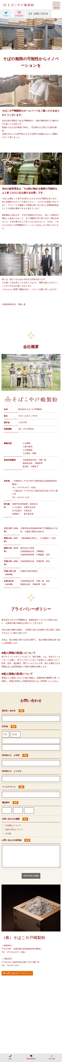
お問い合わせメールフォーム (18, 973)
